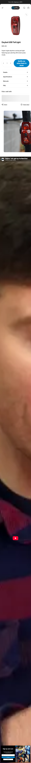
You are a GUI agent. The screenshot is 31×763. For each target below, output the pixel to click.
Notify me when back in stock (21, 63)
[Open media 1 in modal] (26, 14)
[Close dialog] (29, 746)
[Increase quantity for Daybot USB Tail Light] (10, 63)
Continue (8, 757)
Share (5, 104)
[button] (29, 131)
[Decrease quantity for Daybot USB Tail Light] (3, 63)
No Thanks (8, 759)
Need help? (26, 104)
